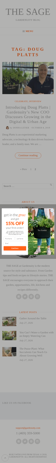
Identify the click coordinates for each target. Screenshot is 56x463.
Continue (15, 248)
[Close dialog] (52, 210)
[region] (28, 436)
